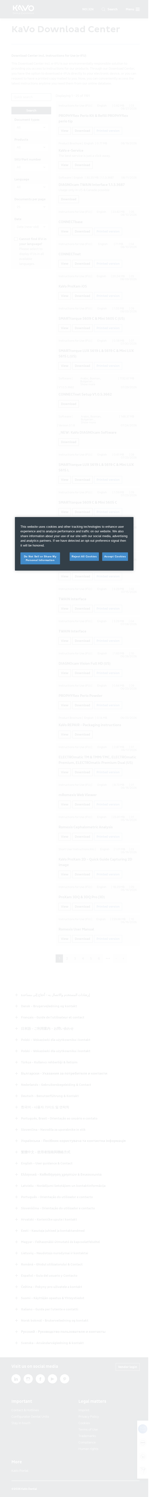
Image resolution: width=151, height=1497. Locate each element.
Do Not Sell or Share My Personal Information (40, 558)
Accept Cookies (115, 556)
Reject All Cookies (84, 556)
